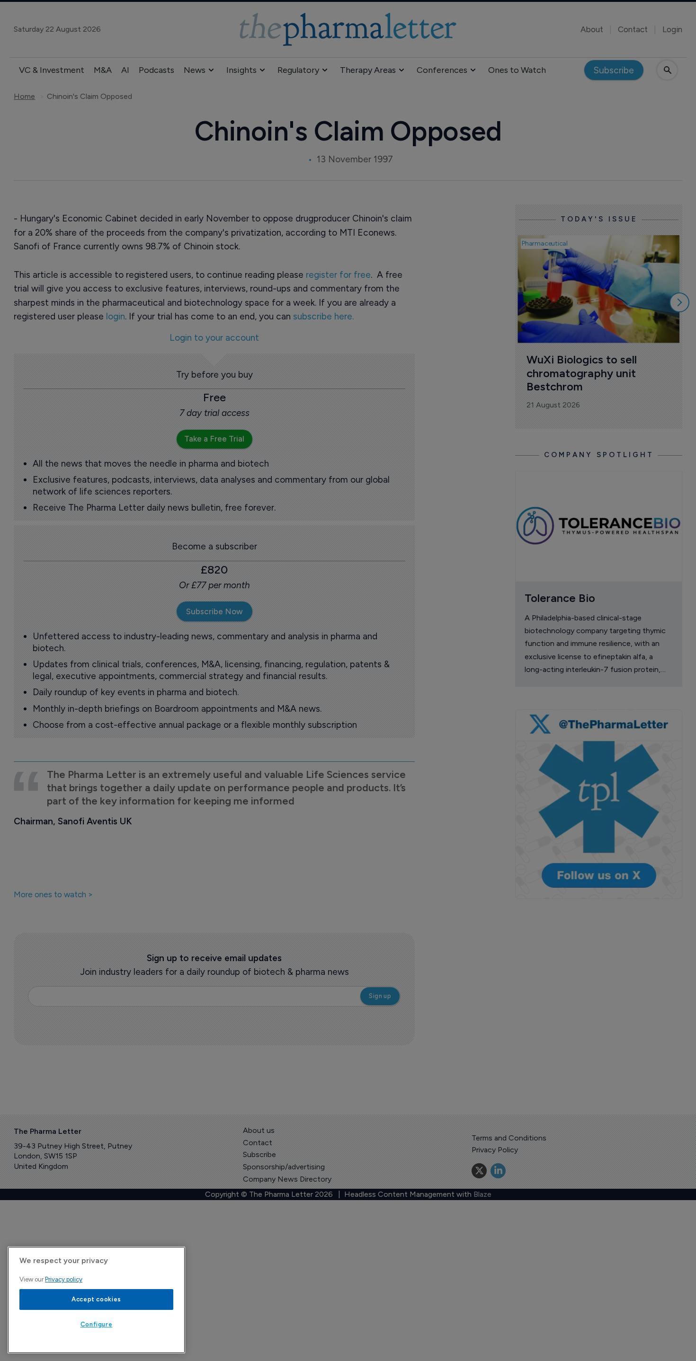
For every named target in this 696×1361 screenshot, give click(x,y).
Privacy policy (63, 1279)
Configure (96, 1324)
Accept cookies (96, 1299)
